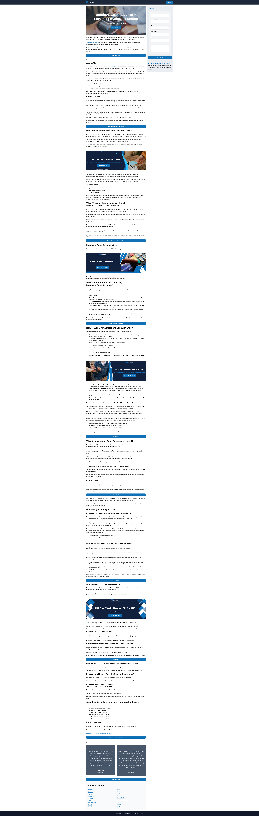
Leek (118, 802)
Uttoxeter (119, 789)
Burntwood (89, 733)
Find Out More (116, 436)
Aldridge (100, 733)
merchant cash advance (93, 42)
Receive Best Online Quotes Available (116, 240)
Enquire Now (116, 580)
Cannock (90, 800)
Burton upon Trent (92, 802)
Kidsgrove (119, 804)
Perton (118, 791)
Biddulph (119, 806)
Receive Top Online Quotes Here (116, 323)
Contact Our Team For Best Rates (116, 126)
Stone (118, 795)
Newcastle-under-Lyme (122, 799)
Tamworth (104, 733)
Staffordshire (91, 807)
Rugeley (109, 733)
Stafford (90, 804)
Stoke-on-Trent (120, 797)
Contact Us (116, 659)
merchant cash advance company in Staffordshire (104, 66)
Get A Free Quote (116, 779)
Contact (169, 2)
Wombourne (119, 793)
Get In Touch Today (116, 55)
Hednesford (91, 796)
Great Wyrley (91, 798)
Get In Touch (116, 494)
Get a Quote (115, 27)
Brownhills (94, 733)
